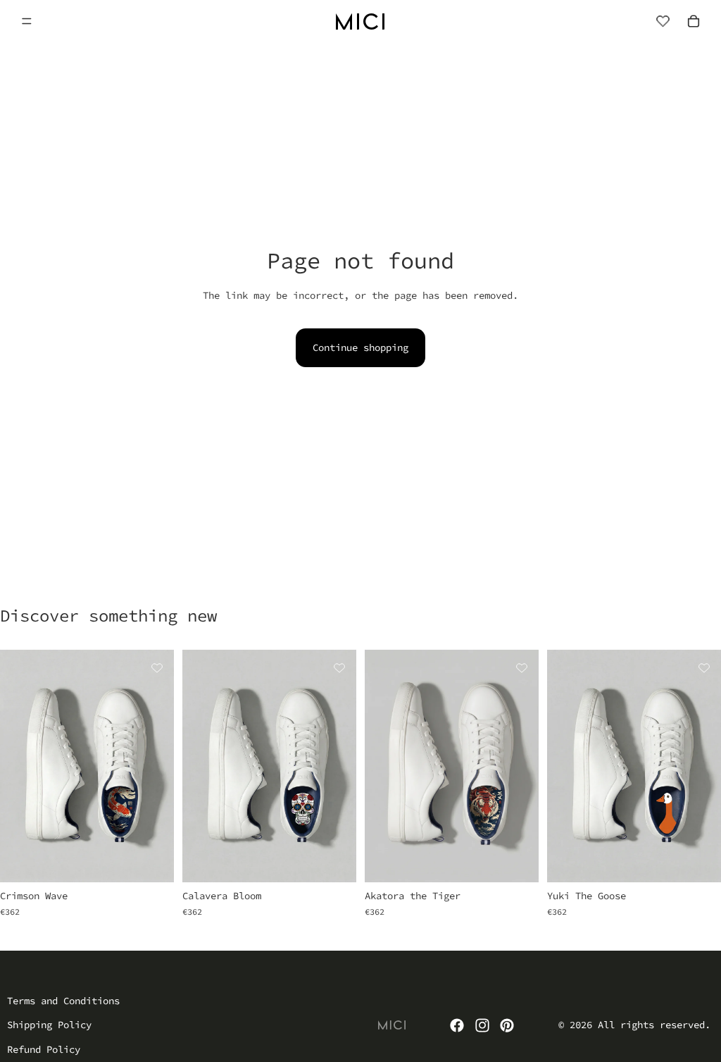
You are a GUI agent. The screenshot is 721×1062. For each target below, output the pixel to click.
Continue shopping (360, 347)
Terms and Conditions (63, 1000)
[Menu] (27, 21)
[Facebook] (457, 1025)
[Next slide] (158, 766)
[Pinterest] (507, 1025)
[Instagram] (482, 1025)
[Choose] (152, 861)
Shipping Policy (49, 1024)
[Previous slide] (15, 766)
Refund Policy (43, 1049)
